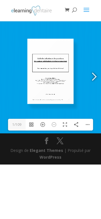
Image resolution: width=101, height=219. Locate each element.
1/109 (16, 124)
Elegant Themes (46, 150)
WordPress (50, 157)
